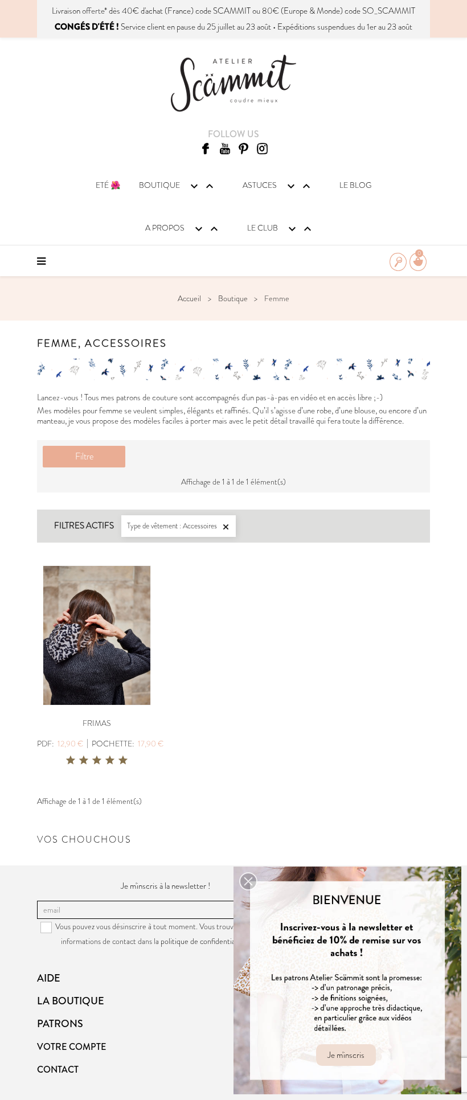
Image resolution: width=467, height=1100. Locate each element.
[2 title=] (83, 760)
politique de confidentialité (203, 941)
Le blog (355, 185)
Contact (58, 1069)
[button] (248, 881)
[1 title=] (70, 760)
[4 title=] (110, 760)
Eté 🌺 (108, 185)
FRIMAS (97, 723)
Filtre (84, 456)
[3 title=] (97, 760)
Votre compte (71, 1046)
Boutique (177, 186)
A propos (183, 229)
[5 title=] (123, 760)
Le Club (280, 229)
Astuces (278, 186)
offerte (93, 11)
